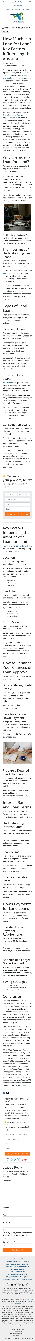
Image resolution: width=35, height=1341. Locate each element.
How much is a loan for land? (15, 546)
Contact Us (25, 1261)
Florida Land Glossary (18, 1269)
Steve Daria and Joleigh (13, 115)
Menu (5, 31)
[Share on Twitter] (7, 1093)
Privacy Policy (24, 1277)
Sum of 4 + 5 (9, 1242)
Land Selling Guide (23, 1264)
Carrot (31, 1338)
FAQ (13, 1279)
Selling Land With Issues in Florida (17, 9)
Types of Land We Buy (13, 1261)
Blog (18, 1279)
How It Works (19, 2)
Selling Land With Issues (21, 1266)
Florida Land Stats (26, 1279)
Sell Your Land (8, 2)
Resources (9, 1266)
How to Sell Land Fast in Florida (17, 1274)
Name (6, 1207)
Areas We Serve (11, 1264)
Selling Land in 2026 (12, 1277)
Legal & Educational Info (17, 1271)
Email (6, 1215)
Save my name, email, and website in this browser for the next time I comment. (17, 1235)
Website (6, 1222)
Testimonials (17, 6)
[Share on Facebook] (4, 1093)
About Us (29, 2)
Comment (7, 1181)
